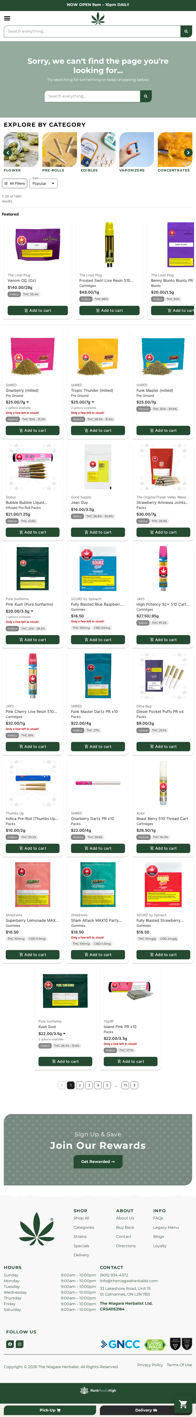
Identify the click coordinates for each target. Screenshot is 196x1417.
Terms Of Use (179, 1365)
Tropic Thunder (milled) (92, 390)
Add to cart (40, 310)
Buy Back (125, 1227)
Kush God (47, 1026)
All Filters (17, 183)
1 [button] (71, 1085)
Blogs (158, 1236)
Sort (35, 178)
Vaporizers (132, 170)
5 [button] (107, 1085)
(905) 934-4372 (114, 1275)
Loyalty (160, 1246)
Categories (84, 1227)
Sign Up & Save (98, 1134)
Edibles (89, 170)
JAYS (140, 599)
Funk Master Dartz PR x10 (94, 711)
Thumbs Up (15, 813)
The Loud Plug (19, 275)
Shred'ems (14, 915)
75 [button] (125, 1085)
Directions (126, 1246)
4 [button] (98, 1085)
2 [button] (80, 1085)
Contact (123, 1236)
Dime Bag (144, 706)
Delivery (81, 1255)
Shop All (81, 1218)
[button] (7, 18)
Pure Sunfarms (17, 599)
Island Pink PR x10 (120, 1026)
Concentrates (174, 170)
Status (11, 497)
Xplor (140, 813)
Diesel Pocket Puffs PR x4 (160, 711)
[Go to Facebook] (10, 1344)
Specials (81, 1246)
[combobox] (92, 31)
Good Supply (81, 497)
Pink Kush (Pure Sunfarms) (29, 604)
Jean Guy (79, 502)
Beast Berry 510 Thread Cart (162, 818)
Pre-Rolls (53, 170)
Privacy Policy (150, 1365)
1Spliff (109, 1021)
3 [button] (89, 1085)
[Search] (186, 31)
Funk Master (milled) (154, 390)
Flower (12, 170)
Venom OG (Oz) (22, 280)
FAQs (158, 1218)
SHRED (11, 385)
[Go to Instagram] (19, 1344)
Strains (80, 1236)
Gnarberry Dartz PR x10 (92, 818)
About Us (125, 1218)
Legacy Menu (166, 1227)
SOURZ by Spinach (86, 599)
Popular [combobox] (39, 183)
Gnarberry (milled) (22, 390)
